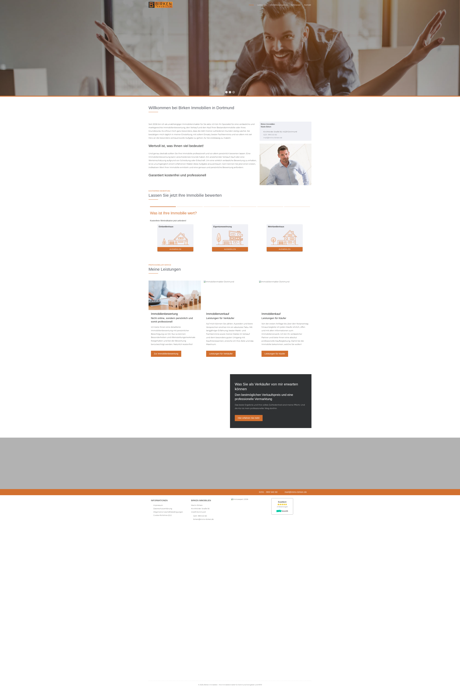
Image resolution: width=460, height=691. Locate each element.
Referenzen (296, 4)
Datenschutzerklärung (162, 509)
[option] (230, 48)
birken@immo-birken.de (203, 519)
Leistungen (262, 4)
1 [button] (226, 92)
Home (251, 4)
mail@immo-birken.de (272, 138)
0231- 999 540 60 (270, 135)
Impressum (158, 505)
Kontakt (307, 4)
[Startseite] (160, 5)
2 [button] (230, 92)
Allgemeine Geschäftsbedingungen (168, 512)
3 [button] (233, 92)
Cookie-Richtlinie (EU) (162, 515)
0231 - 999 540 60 (268, 492)
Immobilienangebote (279, 4)
